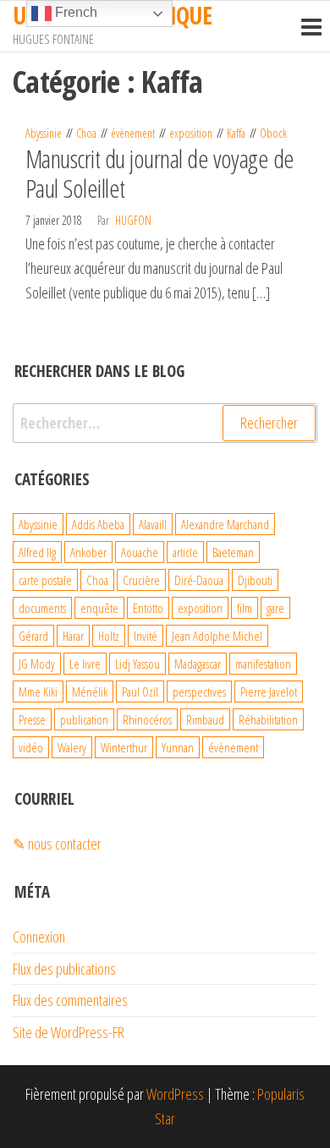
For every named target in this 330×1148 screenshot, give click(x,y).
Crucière (141, 579)
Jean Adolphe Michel (217, 635)
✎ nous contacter (57, 844)
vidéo (31, 747)
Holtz (108, 635)
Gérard (33, 635)
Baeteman (233, 552)
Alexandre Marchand (225, 524)
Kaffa (236, 133)
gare (275, 607)
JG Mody (37, 663)
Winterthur (124, 747)
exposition (190, 133)
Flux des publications (64, 969)
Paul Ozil (140, 691)
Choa (86, 133)
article (185, 552)
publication (84, 719)
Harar (73, 635)
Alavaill (153, 524)
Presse (32, 719)
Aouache (139, 552)
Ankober (88, 552)
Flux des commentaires (70, 1000)
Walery (72, 747)
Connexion (39, 937)
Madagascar (197, 663)
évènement (133, 133)
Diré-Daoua (198, 579)
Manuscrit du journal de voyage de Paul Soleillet (159, 173)
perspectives (199, 691)
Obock (273, 133)
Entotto (148, 607)
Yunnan (178, 747)
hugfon (133, 220)
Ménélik (89, 691)
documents (42, 607)
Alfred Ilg (37, 552)
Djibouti (255, 579)
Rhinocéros (147, 719)
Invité (145, 635)
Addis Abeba (98, 524)
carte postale (45, 579)
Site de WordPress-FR (68, 1032)
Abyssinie (43, 133)
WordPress (175, 1094)
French (74, 12)
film (244, 607)
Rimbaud (205, 719)
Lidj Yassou (137, 663)
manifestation (263, 663)
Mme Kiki (38, 691)
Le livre (85, 663)
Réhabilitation (268, 719)
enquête (99, 607)
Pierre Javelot (268, 691)
